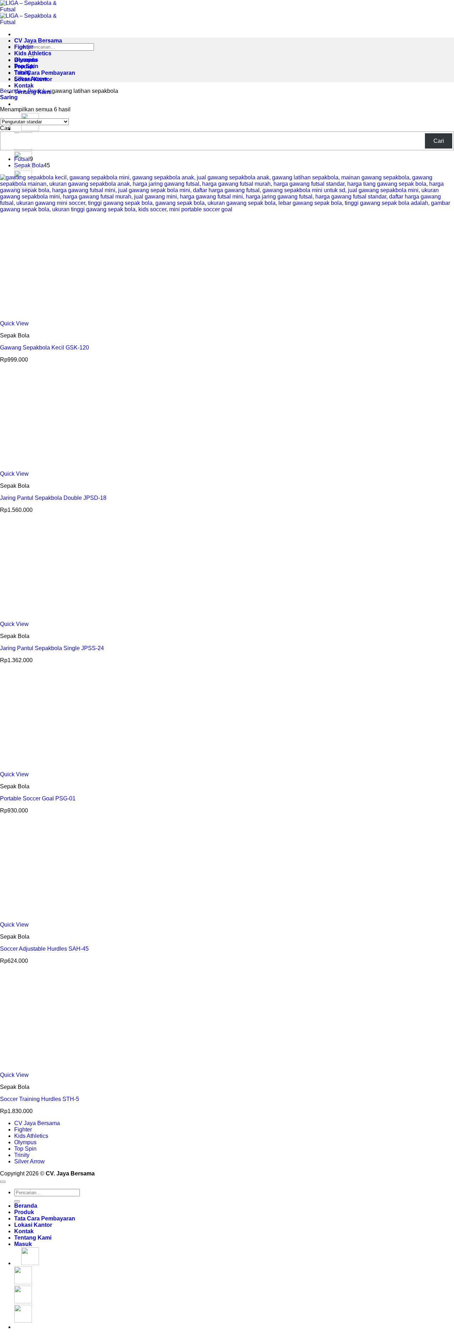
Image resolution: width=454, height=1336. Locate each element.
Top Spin (26, 66)
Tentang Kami (32, 1238)
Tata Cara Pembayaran (44, 73)
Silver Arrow (30, 79)
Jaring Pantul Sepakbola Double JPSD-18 (53, 498)
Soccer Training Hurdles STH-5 (39, 1099)
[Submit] (17, 1201)
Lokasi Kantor (33, 1225)
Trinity (22, 72)
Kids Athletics (32, 53)
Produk (37, 91)
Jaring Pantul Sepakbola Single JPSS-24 (52, 648)
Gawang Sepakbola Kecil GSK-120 (44, 348)
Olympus (26, 60)
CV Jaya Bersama (38, 41)
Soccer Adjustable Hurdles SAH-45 (44, 949)
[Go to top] (3, 1182)
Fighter (23, 47)
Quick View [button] (14, 323)
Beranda (11, 91)
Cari (5, 128)
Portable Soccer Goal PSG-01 (38, 798)
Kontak (24, 86)
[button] (9, 97)
